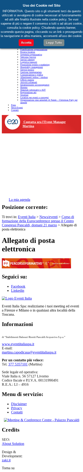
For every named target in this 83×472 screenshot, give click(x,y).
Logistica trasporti (28, 62)
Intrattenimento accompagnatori (34, 85)
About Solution (13, 444)
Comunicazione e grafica (31, 74)
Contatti (15, 110)
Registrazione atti (28, 92)
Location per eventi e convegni (34, 97)
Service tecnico (27, 69)
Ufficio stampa (27, 80)
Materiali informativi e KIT (33, 90)
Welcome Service (28, 57)
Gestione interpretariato (31, 72)
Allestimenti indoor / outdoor (34, 77)
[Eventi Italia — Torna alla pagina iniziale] (17, 298)
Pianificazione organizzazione (33, 49)
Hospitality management (31, 67)
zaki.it (6, 460)
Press (13, 105)
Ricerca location (27, 52)
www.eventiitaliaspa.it (18, 344)
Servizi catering (27, 59)
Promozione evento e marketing (35, 64)
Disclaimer (19, 404)
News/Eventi (17, 107)
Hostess (23, 87)
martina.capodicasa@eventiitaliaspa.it (29, 352)
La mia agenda (19, 200)
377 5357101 (18, 364)
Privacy (16, 408)
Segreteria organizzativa (31, 54)
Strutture (24, 95)
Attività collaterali (28, 82)
